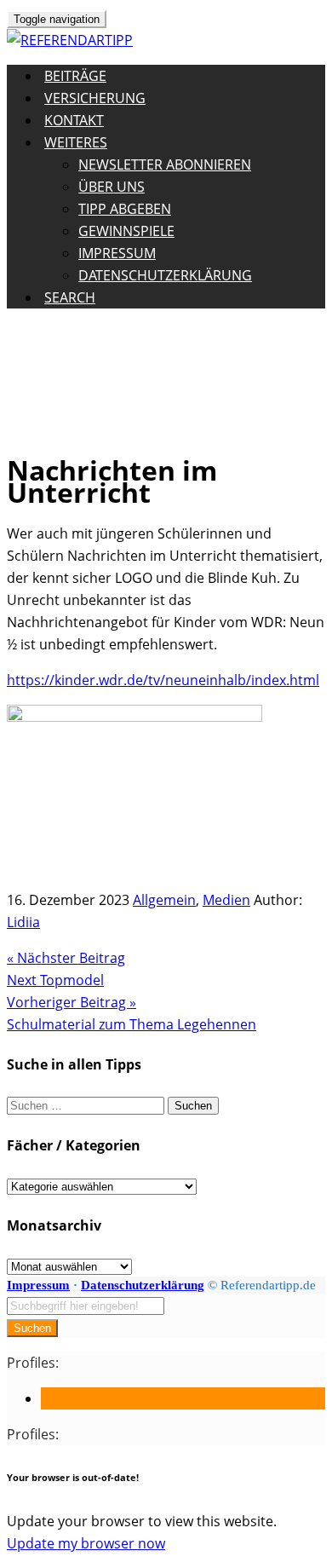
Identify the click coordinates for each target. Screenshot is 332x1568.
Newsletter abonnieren (164, 164)
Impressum (117, 253)
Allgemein (164, 900)
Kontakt (74, 120)
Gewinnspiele (126, 231)
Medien (226, 900)
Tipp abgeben (124, 208)
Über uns (111, 186)
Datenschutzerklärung (165, 275)
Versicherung (95, 98)
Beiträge (75, 75)
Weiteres (75, 142)
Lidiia (23, 922)
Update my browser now (86, 1543)
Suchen (32, 1328)
